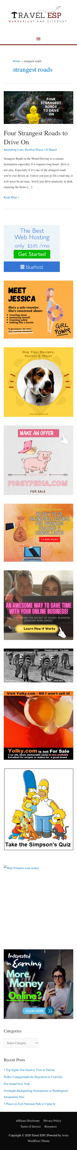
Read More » (11, 196)
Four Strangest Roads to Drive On (36, 137)
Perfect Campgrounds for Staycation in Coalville (33, 1077)
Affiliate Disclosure (28, 1121)
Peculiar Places (34, 149)
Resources (50, 1126)
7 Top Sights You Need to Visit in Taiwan (29, 1070)
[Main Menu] (38, 38)
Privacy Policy (52, 1121)
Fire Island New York (17, 1084)
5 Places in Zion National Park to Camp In (29, 1104)
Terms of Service (30, 1126)
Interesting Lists (13, 149)
